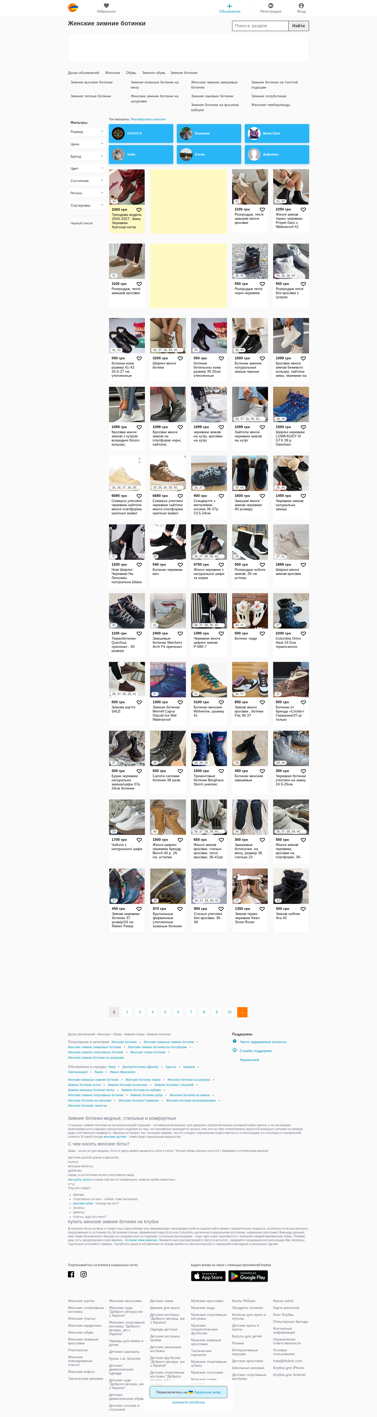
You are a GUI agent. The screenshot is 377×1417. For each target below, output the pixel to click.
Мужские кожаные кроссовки (206, 1342)
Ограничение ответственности (287, 1341)
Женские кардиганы (85, 1325)
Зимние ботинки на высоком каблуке (215, 107)
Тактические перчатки (201, 1353)
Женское (112, 73)
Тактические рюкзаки (85, 1378)
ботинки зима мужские (141, 1240)
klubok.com (73, 8)
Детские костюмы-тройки (165, 1338)
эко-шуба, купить (80, 1179)
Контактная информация (284, 1330)
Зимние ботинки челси (84, 1085)
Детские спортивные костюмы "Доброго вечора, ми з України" (167, 1378)
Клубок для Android (289, 1375)
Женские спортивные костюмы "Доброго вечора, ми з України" (127, 1328)
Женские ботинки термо (143, 1080)
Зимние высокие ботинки (92, 82)
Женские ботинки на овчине (190, 1095)
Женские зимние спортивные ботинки (95, 1052)
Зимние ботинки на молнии (127, 1085)
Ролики (238, 1343)
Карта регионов (286, 1308)
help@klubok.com (287, 1361)
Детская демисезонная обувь (126, 1397)
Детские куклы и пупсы (245, 1327)
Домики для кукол (165, 1308)
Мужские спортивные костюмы (209, 1316)
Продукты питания (247, 1308)
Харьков (189, 1067)
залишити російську (188, 1402)
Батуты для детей (247, 1336)
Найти (298, 26)
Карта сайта (283, 1301)
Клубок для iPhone (288, 1368)
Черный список (82, 223)
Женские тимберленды (270, 105)
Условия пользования (284, 1352)
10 (229, 1012)
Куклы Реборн (243, 1301)
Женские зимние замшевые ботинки (214, 84)
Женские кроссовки (125, 1301)
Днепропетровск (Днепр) (140, 1067)
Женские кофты (81, 1372)
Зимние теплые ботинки (91, 96)
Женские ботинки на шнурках (188, 1080)
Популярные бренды (290, 1321)
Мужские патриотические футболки (204, 1329)
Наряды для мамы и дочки (126, 1343)
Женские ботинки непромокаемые (191, 1100)
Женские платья (81, 1318)
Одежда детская (163, 1329)
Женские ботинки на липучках (90, 1100)
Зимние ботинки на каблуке (141, 1090)
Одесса (170, 1067)
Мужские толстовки (207, 1372)
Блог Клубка (283, 1315)
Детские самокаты (124, 1351)
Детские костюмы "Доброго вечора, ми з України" (167, 1318)
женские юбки (83, 1203)
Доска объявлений (83, 73)
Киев (111, 1067)
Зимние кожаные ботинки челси (91, 1090)
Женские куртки (81, 1301)
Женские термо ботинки (147, 1052)
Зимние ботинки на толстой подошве (274, 84)
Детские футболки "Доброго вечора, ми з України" (167, 1361)
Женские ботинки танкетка (87, 1105)
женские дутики (115, 1137)
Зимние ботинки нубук (146, 1095)
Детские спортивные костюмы (249, 1377)
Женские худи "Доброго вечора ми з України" (126, 1311)
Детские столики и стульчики (124, 1407)
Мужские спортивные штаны (209, 1363)
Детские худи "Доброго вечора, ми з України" (126, 1384)
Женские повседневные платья (80, 1361)
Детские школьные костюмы (165, 1349)
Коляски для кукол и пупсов (249, 1316)
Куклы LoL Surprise (125, 1358)
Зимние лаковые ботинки (212, 96)
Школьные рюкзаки (248, 1368)
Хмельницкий (77, 1072)
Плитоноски (78, 1350)
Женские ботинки (124, 1042)
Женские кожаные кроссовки (83, 1341)
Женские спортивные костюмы (86, 1310)
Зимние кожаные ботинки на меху (155, 84)
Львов (98, 1072)
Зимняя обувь (153, 73)
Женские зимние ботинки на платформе (157, 1047)
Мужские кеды (203, 1308)
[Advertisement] (188, 48)
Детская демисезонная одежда (121, 1369)
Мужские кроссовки (207, 1301)
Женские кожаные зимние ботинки (169, 1042)
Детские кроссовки (247, 1361)
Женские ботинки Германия (138, 1100)
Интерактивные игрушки (245, 1352)
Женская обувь (80, 1332)
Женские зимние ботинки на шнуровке (154, 98)
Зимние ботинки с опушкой (174, 1085)
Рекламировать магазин (148, 119)
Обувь (130, 73)
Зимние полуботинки (268, 96)
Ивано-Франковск (122, 1072)
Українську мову (207, 1392)
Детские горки (161, 1301)
